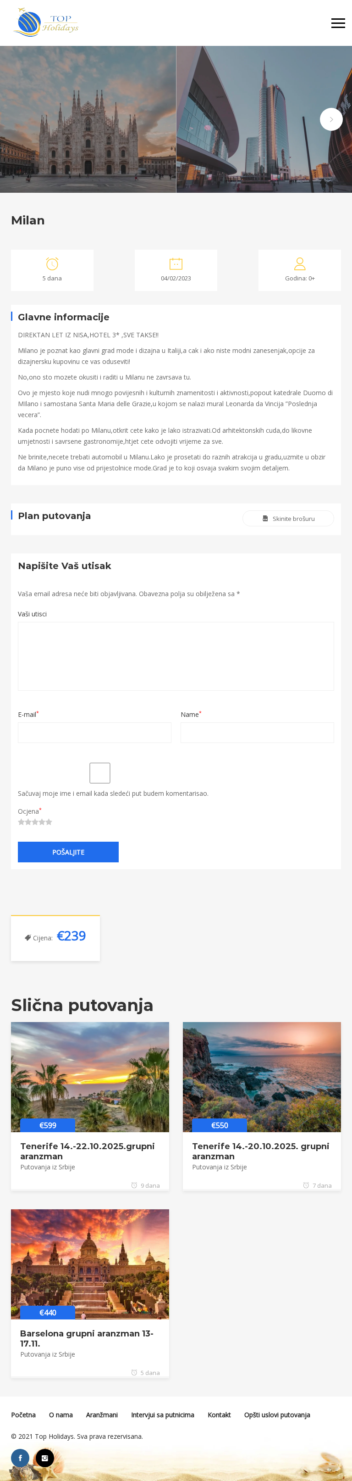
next (331, 119)
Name (191, 714)
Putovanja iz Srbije (47, 1166)
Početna (23, 1414)
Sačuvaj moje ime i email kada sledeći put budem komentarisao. (113, 793)
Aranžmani (102, 1414)
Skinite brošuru (294, 518)
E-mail (28, 714)
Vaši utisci (32, 613)
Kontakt (219, 1414)
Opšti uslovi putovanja (277, 1414)
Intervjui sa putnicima (162, 1414)
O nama (61, 1414)
